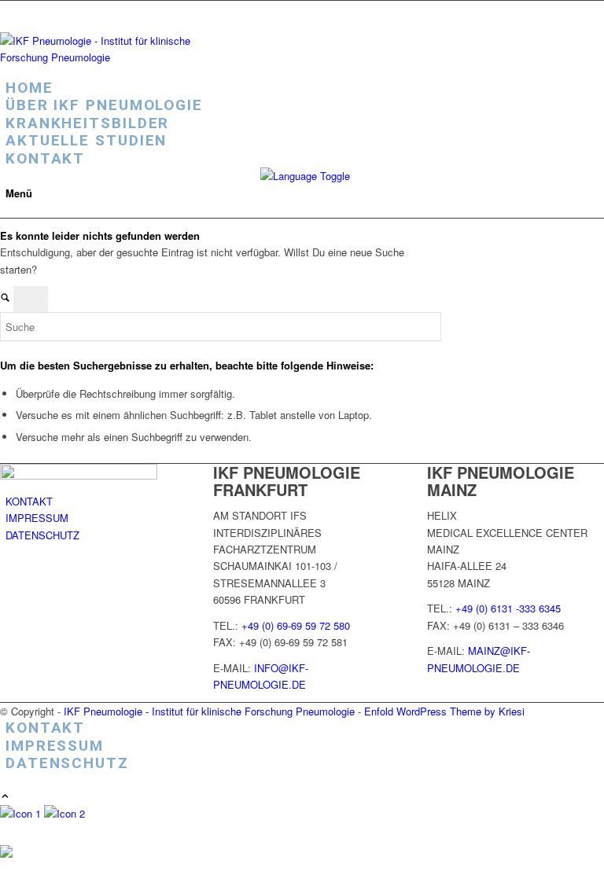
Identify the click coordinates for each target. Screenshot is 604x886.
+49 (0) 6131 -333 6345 (508, 608)
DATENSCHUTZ (42, 535)
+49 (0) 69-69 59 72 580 (295, 625)
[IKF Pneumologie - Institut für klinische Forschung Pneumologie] (118, 57)
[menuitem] (305, 88)
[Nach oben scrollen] (5, 796)
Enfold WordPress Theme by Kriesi (444, 711)
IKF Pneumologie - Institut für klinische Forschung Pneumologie (209, 711)
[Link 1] (22, 813)
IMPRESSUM (37, 517)
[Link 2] (64, 813)
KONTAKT (29, 501)
